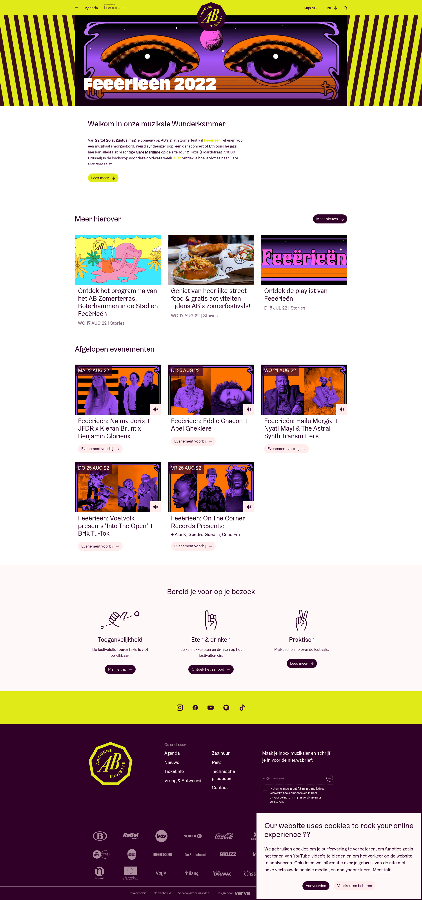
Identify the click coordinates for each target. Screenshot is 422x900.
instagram (180, 708)
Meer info (382, 870)
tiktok (242, 708)
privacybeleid (278, 797)
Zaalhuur (221, 753)
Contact (220, 787)
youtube (210, 708)
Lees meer (100, 177)
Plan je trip (117, 669)
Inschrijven (329, 778)
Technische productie (223, 774)
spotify (226, 708)
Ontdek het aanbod (208, 669)
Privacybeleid (138, 893)
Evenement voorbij (97, 448)
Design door (225, 893)
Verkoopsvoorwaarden (193, 893)
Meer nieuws (327, 218)
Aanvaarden (316, 885)
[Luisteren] (155, 409)
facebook (195, 707)
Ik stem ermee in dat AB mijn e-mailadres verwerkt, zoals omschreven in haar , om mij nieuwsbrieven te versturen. (297, 795)
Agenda (91, 7)
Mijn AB (310, 7)
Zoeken (345, 8)
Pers (217, 762)
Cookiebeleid (162, 893)
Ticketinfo (174, 771)
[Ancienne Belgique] (211, 16)
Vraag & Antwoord (182, 781)
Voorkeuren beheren (354, 885)
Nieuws (171, 762)
